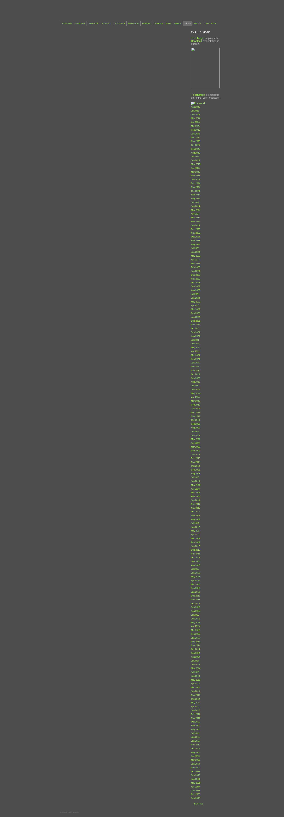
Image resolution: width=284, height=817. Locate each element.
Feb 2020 (195, 405)
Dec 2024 (195, 183)
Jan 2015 (195, 638)
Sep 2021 (195, 332)
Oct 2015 (195, 603)
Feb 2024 (195, 221)
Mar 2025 (195, 172)
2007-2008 (93, 23)
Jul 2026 (195, 111)
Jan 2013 (195, 691)
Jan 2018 (195, 500)
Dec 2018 (195, 458)
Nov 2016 (195, 554)
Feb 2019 (195, 450)
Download (196, 41)
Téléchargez (198, 38)
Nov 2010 (195, 744)
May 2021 (195, 347)
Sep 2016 (195, 561)
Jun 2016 (195, 573)
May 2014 (195, 668)
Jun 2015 (195, 619)
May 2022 (195, 302)
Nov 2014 (195, 645)
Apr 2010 (195, 756)
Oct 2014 (195, 649)
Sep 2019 (195, 424)
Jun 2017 (195, 527)
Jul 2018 (195, 477)
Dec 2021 (195, 321)
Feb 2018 (195, 496)
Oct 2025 (195, 145)
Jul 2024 (195, 202)
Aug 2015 (195, 611)
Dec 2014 (195, 641)
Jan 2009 (195, 790)
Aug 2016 (195, 565)
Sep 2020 (195, 378)
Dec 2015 (195, 596)
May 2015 (195, 622)
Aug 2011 (195, 729)
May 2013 (195, 680)
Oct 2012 (195, 699)
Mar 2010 (195, 760)
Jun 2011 (195, 737)
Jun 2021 (195, 343)
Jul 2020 (195, 385)
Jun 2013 (195, 676)
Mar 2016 (195, 584)
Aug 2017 (195, 519)
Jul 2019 (195, 431)
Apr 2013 (195, 683)
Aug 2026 (195, 107)
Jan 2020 (195, 408)
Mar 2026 (195, 126)
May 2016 (195, 576)
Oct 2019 (195, 420)
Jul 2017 (195, 523)
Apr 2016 (195, 580)
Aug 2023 (195, 244)
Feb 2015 (195, 634)
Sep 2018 (195, 470)
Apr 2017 (195, 534)
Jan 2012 (195, 710)
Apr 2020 (195, 397)
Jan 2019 (195, 454)
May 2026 (195, 118)
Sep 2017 (195, 515)
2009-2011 (106, 23)
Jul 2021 (195, 340)
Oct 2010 (195, 748)
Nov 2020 (195, 370)
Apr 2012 (195, 706)
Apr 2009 (195, 787)
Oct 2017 (195, 511)
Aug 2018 (195, 473)
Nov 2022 (195, 279)
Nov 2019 (195, 416)
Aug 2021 (195, 336)
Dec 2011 (195, 714)
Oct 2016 (195, 557)
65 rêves (146, 23)
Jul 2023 (195, 248)
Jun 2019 (195, 435)
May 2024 (195, 210)
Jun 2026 (195, 114)
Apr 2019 (195, 443)
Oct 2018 (195, 466)
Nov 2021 (195, 324)
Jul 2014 (195, 661)
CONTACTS (210, 23)
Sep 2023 (195, 240)
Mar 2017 (195, 538)
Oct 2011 (195, 722)
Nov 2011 (195, 718)
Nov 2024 (195, 187)
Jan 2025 (195, 179)
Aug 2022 (195, 290)
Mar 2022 (195, 309)
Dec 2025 (195, 137)
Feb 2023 (195, 267)
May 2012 (195, 702)
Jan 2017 (195, 546)
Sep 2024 (195, 194)
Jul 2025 (195, 156)
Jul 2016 (195, 569)
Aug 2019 (195, 428)
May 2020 (195, 393)
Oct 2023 (195, 237)
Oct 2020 (195, 374)
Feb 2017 (195, 542)
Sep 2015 (195, 607)
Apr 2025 (195, 168)
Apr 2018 (195, 489)
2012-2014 (120, 23)
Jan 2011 (195, 741)
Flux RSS (198, 804)
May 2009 (195, 783)
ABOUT (197, 23)
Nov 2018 (195, 462)
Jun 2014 (195, 664)
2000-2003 (67, 23)
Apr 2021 (195, 351)
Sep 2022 (195, 286)
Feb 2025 (195, 175)
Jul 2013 (195, 672)
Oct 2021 (195, 328)
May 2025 (195, 164)
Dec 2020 (195, 366)
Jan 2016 (195, 592)
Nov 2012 (195, 695)
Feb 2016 (195, 588)
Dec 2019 (195, 412)
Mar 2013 (195, 687)
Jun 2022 (195, 298)
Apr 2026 (195, 122)
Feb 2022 (195, 313)
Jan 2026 (195, 134)
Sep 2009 (195, 775)
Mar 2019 (195, 447)
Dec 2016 (195, 550)
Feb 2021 (195, 359)
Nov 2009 (195, 767)
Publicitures (133, 23)
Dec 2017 (195, 504)
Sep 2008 (195, 798)
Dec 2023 (195, 229)
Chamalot (158, 23)
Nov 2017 (195, 508)
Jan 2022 (195, 317)
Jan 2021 (195, 363)
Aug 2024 (195, 198)
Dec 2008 (195, 794)
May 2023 (195, 256)
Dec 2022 (195, 275)
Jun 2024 (195, 206)
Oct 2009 (195, 771)
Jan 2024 (195, 225)
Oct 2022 (195, 282)
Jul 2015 (195, 615)
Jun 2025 (195, 160)
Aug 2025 (195, 153)
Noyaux (177, 23)
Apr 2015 (195, 626)
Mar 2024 (195, 217)
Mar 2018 (195, 492)
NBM (168, 23)
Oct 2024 (195, 191)
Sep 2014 (195, 653)
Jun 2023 (195, 252)
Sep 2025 (195, 149)
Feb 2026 (195, 130)
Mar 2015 (195, 630)
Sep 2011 (195, 725)
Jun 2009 (195, 779)
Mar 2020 (195, 401)
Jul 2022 (195, 294)
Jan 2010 (195, 764)
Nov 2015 (195, 599)
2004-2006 (80, 23)
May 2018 (195, 485)
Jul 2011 (195, 733)
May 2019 (195, 439)
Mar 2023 (195, 263)
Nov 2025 (195, 141)
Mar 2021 (195, 355)
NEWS (188, 23)
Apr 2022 (195, 305)
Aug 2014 (195, 657)
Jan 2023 (195, 271)
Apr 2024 (195, 214)
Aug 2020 (195, 382)
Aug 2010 (195, 752)
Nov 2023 (195, 233)
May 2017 (195, 531)
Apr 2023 (195, 260)
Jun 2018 (195, 481)
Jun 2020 (195, 389)
